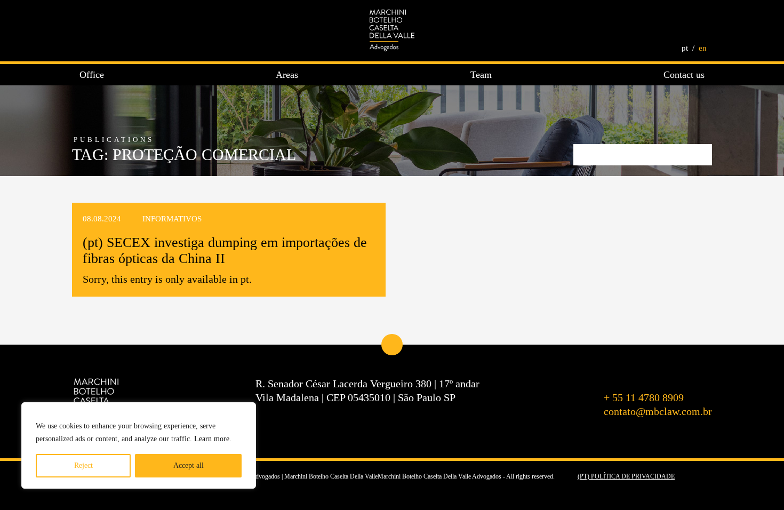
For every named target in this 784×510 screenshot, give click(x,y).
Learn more (211, 439)
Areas (287, 74)
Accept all (188, 465)
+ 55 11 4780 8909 (644, 397)
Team (481, 74)
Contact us (684, 74)
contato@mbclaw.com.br (658, 411)
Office (91, 74)
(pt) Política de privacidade (626, 476)
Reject (83, 465)
